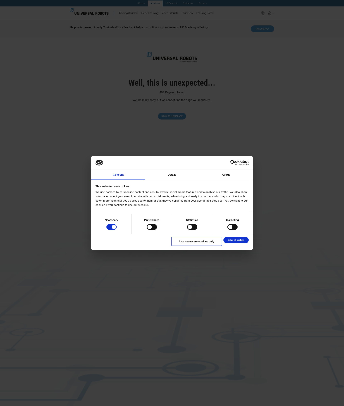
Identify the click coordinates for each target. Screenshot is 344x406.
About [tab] (226, 174)
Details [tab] (172, 174)
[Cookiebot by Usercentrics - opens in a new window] (233, 162)
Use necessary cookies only (196, 241)
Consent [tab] (118, 174)
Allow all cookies (236, 240)
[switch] (152, 227)
